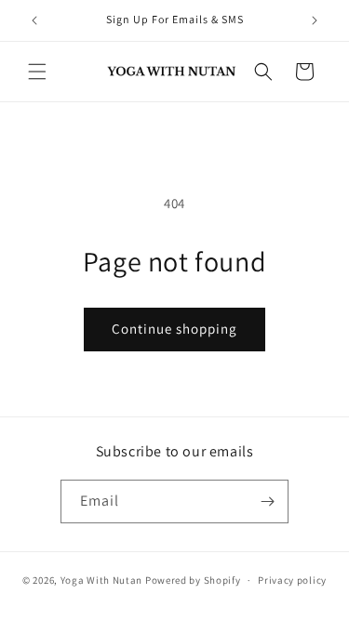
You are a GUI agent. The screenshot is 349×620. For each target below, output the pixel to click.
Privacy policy (292, 580)
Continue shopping (174, 328)
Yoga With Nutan (101, 580)
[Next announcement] (314, 20)
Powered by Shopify (193, 580)
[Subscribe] (267, 501)
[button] (37, 71)
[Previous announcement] (34, 20)
